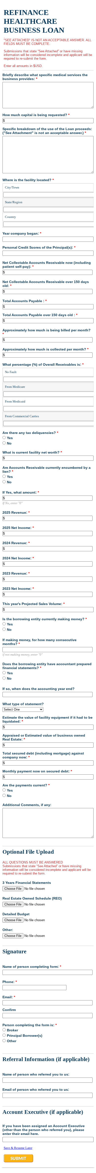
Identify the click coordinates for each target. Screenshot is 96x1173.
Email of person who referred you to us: (35, 1090)
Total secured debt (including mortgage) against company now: (43, 755)
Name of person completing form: (31, 967)
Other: (7, 930)
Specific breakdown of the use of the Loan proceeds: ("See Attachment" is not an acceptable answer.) (47, 131)
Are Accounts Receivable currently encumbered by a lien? (46, 469)
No (9, 443)
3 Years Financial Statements (26, 883)
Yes (10, 438)
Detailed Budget (16, 914)
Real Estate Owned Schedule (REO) (32, 898)
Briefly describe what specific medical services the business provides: (45, 77)
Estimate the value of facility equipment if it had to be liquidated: (47, 719)
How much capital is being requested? (35, 115)
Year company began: (21, 233)
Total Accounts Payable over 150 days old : (39, 315)
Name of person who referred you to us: (35, 1074)
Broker (12, 1030)
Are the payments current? (25, 785)
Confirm (9, 1010)
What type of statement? (23, 704)
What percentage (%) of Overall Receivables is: (42, 364)
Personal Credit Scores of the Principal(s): (38, 247)
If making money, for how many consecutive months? (39, 642)
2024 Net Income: (18, 558)
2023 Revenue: (16, 573)
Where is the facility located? (28, 180)
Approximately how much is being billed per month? (46, 332)
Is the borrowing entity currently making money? (44, 619)
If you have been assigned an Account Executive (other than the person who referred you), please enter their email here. (43, 1130)
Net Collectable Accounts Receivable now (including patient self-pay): (46, 265)
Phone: (9, 982)
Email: (8, 997)
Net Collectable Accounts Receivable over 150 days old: (45, 284)
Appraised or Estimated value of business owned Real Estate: (43, 737)
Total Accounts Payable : (24, 301)
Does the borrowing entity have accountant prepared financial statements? (47, 666)
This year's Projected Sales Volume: (33, 604)
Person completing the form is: (29, 1025)
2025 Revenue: (16, 512)
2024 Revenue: (16, 543)
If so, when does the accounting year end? (38, 689)
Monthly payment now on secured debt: (37, 771)
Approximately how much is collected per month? (45, 349)
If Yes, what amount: (20, 492)
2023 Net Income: (18, 589)
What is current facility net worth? (32, 452)
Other (11, 1041)
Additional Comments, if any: (26, 805)
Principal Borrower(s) (24, 1036)
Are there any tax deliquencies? (30, 433)
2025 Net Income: (18, 528)
